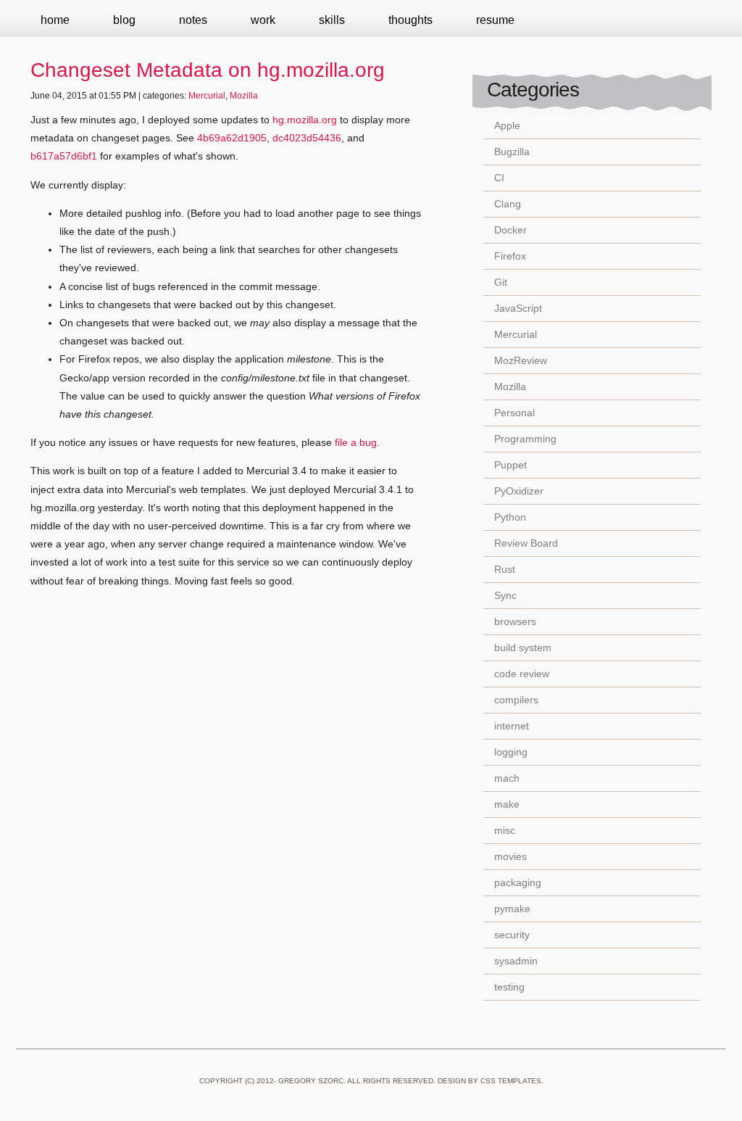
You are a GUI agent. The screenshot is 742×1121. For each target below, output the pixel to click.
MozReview (520, 360)
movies (510, 856)
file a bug (356, 442)
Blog (124, 20)
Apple (507, 125)
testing (509, 987)
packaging (517, 882)
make (507, 804)
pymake (512, 908)
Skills (332, 20)
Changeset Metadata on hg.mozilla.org (207, 70)
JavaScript (518, 308)
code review (521, 673)
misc (504, 830)
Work (263, 20)
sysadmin (516, 961)
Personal (514, 412)
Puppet (510, 465)
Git (500, 282)
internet (511, 726)
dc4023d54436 (306, 138)
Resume (495, 20)
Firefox (510, 256)
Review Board (526, 543)
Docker (510, 230)
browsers (515, 621)
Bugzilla (512, 151)
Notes (193, 20)
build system (522, 647)
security (512, 934)
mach (507, 778)
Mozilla (244, 95)
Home (55, 20)
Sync (505, 595)
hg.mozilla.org (304, 119)
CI (499, 177)
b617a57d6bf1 (63, 156)
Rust (504, 569)
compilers (516, 700)
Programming (525, 438)
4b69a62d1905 (232, 138)
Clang (507, 204)
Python (510, 517)
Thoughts (410, 20)
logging (511, 752)
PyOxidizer (518, 491)
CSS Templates (510, 1081)
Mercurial (206, 95)
